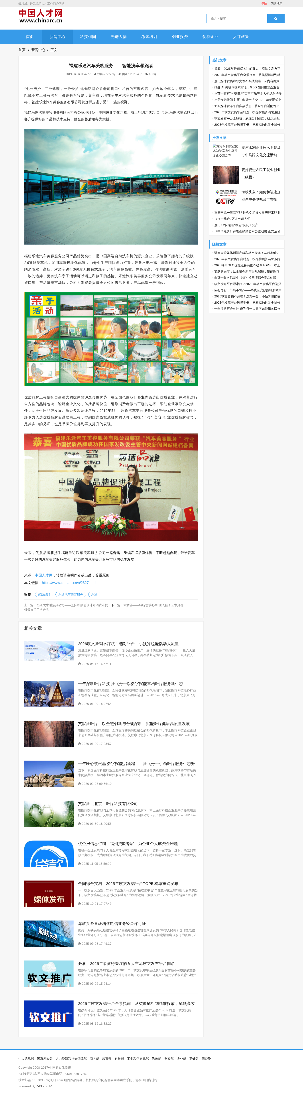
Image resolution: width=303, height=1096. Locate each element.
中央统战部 (26, 1058)
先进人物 (119, 36)
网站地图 (276, 3)
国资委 (206, 1058)
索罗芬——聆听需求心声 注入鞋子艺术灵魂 (153, 605)
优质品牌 (44, 594)
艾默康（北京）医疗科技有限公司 (108, 803)
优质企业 (210, 36)
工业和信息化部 (138, 1058)
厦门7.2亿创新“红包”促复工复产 (236, 225)
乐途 (94, 594)
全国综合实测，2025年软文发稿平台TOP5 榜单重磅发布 (128, 883)
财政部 (169, 1058)
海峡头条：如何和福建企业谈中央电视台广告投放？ (261, 199)
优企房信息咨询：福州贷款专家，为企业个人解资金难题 (128, 843)
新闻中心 (57, 36)
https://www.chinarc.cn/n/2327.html (69, 583)
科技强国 (88, 36)
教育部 (107, 1058)
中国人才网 (44, 575)
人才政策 (241, 36)
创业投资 (180, 36)
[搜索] (275, 18)
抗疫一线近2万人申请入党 (232, 219)
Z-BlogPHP (44, 1086)
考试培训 (149, 36)
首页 (30, 36)
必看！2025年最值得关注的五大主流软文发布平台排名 (126, 963)
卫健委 (194, 1058)
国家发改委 (45, 1058)
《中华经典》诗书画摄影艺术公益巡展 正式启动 (247, 231)
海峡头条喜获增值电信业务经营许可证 (112, 923)
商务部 (94, 1058)
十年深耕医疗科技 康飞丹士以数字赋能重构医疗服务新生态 (130, 684)
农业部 (181, 1058)
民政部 (156, 1058)
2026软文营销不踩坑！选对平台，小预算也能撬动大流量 (128, 644)
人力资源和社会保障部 (71, 1058)
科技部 (119, 1058)
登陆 (264, 3)
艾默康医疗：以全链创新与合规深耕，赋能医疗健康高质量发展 (134, 723)
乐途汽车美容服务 (70, 594)
